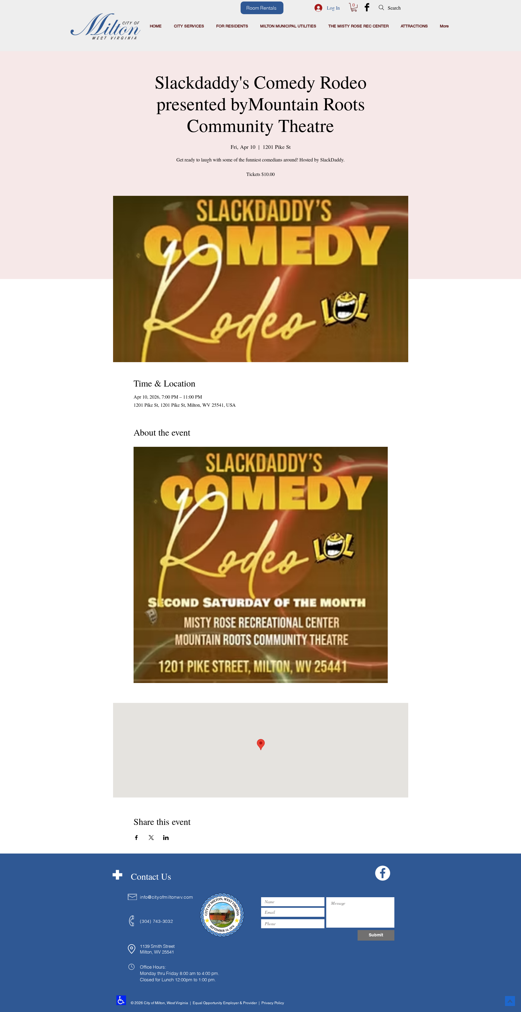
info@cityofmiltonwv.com (166, 897)
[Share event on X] (151, 837)
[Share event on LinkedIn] (166, 837)
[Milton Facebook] (367, 7)
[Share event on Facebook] (136, 837)
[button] (354, 7)
